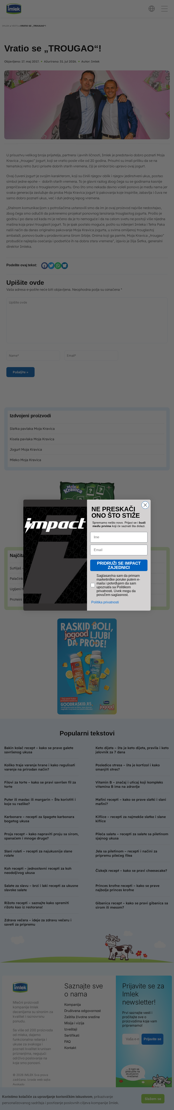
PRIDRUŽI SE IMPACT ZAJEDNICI (119, 565)
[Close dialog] (145, 505)
